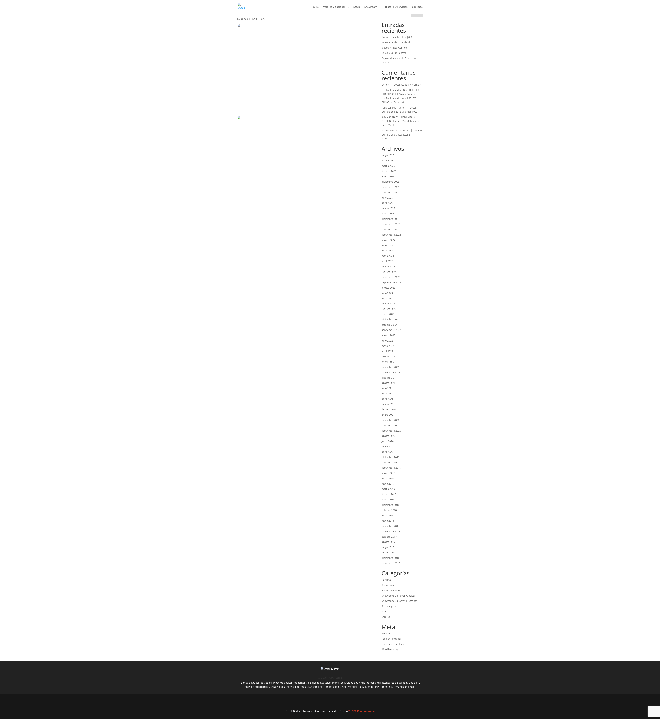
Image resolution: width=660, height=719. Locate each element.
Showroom (370, 7)
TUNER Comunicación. (361, 711)
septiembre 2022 (391, 330)
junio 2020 (388, 441)
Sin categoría (389, 606)
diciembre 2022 (390, 319)
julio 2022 (387, 340)
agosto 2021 (388, 383)
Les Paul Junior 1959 (405, 111)
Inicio (315, 7)
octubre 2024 (389, 229)
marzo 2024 (388, 266)
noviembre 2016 (391, 563)
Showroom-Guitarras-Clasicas (399, 595)
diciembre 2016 (390, 557)
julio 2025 (387, 197)
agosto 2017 (388, 541)
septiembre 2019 (391, 467)
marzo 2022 (388, 356)
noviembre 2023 (391, 277)
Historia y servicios (396, 7)
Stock (356, 7)
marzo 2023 (388, 303)
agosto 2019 (388, 473)
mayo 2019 (388, 483)
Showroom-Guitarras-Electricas (399, 600)
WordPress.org (390, 649)
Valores (386, 616)
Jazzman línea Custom (394, 47)
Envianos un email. (404, 686)
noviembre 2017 (391, 531)
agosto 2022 (388, 335)
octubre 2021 (389, 377)
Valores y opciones (334, 7)
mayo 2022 (388, 346)
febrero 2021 (389, 409)
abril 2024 (387, 261)
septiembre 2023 (391, 282)
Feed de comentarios (394, 644)
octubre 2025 (389, 192)
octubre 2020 (389, 425)
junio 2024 (388, 250)
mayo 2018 (388, 520)
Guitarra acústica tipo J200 (397, 37)
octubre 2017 (389, 536)
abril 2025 (387, 202)
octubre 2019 (389, 462)
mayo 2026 (388, 155)
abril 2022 (387, 351)
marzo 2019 (388, 488)
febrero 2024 (389, 271)
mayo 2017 (388, 547)
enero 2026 (388, 176)
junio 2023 (388, 298)
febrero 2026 (389, 171)
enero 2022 (388, 361)
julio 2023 (387, 293)
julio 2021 (387, 388)
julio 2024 (387, 245)
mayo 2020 (388, 446)
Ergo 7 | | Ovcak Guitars (396, 84)
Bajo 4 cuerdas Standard (396, 42)
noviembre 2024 (391, 224)
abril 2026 (387, 160)
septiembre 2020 (391, 430)
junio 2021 (388, 393)
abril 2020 (387, 451)
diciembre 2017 (390, 526)
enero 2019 (388, 499)
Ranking (386, 579)
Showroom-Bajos (391, 590)
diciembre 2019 (390, 457)
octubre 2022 (389, 324)
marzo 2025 (388, 208)
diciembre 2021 (390, 367)
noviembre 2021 (391, 372)
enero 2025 (388, 213)
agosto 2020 (388, 435)
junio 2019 (388, 478)
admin (244, 18)
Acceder (386, 633)
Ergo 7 (417, 84)
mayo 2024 (388, 255)
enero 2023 (388, 314)
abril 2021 (387, 399)
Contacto (417, 7)
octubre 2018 (389, 510)
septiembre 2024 (391, 234)
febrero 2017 (389, 552)
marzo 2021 (388, 404)
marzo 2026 (388, 165)
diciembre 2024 (390, 218)
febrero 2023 (389, 308)
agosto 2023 (388, 287)
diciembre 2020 (390, 420)
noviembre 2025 (391, 187)
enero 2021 (388, 414)
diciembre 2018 (390, 504)
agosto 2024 (388, 240)
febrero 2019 (389, 494)
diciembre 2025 (390, 181)
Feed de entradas (392, 638)
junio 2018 (388, 515)
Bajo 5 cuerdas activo (394, 53)
